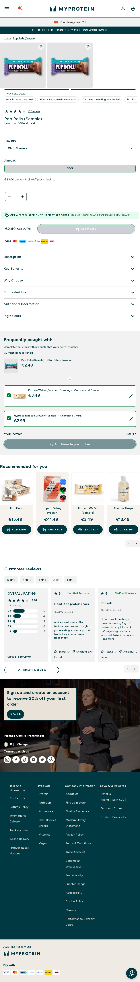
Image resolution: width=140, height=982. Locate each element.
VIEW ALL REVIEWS (19, 657)
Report (58, 657)
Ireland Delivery (19, 838)
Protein (43, 793)
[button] (131, 973)
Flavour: (10, 140)
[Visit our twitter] (42, 759)
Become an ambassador (73, 863)
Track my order (19, 830)
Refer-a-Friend (112, 796)
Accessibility (74, 892)
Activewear (46, 811)
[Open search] (21, 8)
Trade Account (75, 852)
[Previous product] (129, 543)
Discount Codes (111, 808)
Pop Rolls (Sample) (24, 38)
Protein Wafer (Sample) (88, 510)
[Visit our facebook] (16, 759)
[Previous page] (127, 669)
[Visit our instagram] (7, 759)
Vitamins (44, 834)
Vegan (43, 843)
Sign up (15, 714)
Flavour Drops (123, 508)
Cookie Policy (74, 901)
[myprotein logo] (72, 8)
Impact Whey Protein (52, 510)
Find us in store (76, 802)
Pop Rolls (16, 508)
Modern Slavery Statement (76, 822)
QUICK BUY (19, 529)
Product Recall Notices (19, 850)
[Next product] (136, 543)
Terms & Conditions (79, 843)
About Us (72, 793)
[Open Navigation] (7, 8)
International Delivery (17, 818)
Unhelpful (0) (84, 651)
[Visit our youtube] (33, 759)
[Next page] (135, 669)
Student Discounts (113, 817)
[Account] (123, 8)
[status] (15, 196)
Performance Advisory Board (80, 921)
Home (7, 38)
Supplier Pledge (75, 884)
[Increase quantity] (22, 196)
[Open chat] (51, 759)
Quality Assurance (78, 811)
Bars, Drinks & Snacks (47, 822)
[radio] (70, 168)
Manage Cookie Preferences (24, 735)
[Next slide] (139, 512)
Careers (71, 910)
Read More (61, 637)
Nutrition (45, 802)
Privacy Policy (74, 834)
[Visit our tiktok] (24, 759)
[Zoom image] (41, 47)
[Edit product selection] (131, 396)
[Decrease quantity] (9, 196)
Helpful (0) (64, 651)
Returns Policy (18, 806)
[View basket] (133, 8)
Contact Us (17, 798)
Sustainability (74, 875)
